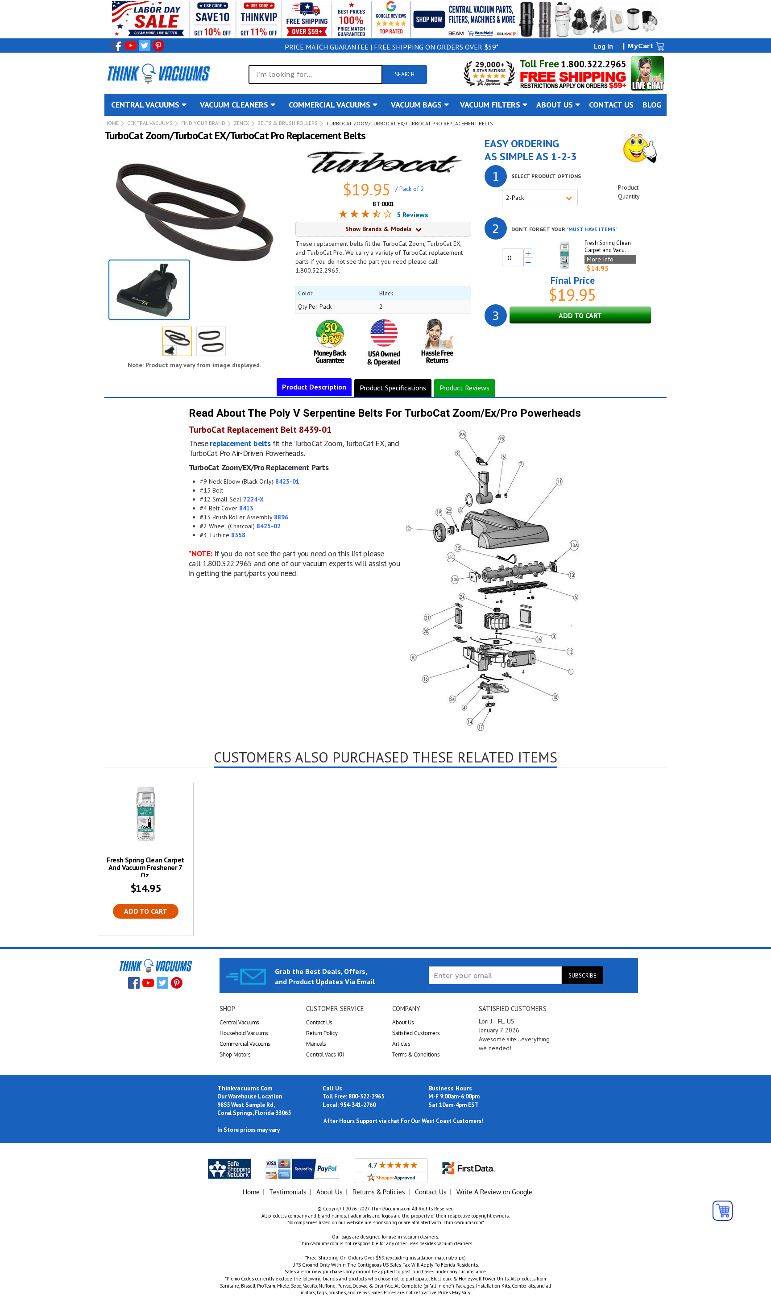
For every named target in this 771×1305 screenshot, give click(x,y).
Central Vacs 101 (325, 1054)
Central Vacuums (150, 123)
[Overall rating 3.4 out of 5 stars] (365, 215)
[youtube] (131, 45)
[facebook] (117, 45)
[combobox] (315, 74)
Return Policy (322, 1033)
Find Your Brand (203, 123)
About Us (403, 1022)
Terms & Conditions (416, 1054)
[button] (211, 341)
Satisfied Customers (416, 1033)
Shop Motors (235, 1054)
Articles (401, 1043)
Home (111, 123)
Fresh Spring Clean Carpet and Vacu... (607, 246)
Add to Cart (145, 911)
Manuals (316, 1043)
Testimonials (288, 1192)
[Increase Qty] (528, 253)
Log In (603, 45)
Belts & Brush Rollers (287, 123)
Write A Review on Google (494, 1192)
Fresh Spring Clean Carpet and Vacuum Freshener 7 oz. (145, 867)
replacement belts (240, 443)
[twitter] (144, 45)
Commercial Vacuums (245, 1043)
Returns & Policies (378, 1192)
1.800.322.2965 (593, 64)
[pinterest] (158, 45)
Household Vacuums (244, 1033)
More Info (600, 259)
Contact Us (319, 1022)
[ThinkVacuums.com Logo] (157, 73)
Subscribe (582, 975)
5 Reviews (412, 214)
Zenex (241, 123)
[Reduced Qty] (528, 262)
